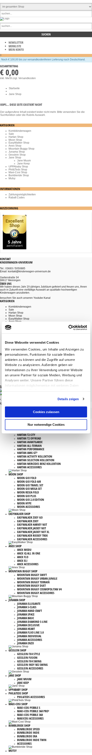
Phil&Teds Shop (18, 169)
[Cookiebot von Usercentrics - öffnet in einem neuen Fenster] (68, 327)
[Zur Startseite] (4, 18)
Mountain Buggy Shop (21, 148)
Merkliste (15, 46)
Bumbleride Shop (19, 175)
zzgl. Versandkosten (24, 78)
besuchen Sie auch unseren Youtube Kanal (25, 297)
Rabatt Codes (17, 197)
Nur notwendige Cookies (46, 424)
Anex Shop (15, 145)
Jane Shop (15, 157)
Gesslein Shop (17, 154)
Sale (11, 133)
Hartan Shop (16, 136)
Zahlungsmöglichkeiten (22, 194)
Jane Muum (24, 160)
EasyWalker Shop (19, 142)
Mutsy (12, 178)
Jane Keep (23, 163)
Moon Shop (15, 139)
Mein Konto (16, 49)
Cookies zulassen (46, 412)
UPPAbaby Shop (18, 166)
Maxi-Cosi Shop (18, 172)
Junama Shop (17, 151)
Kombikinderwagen (20, 130)
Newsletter (16, 42)
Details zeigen (68, 399)
